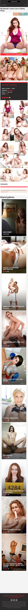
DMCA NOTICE (18, 595)
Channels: (4, 94)
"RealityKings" (10, 90)
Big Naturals (19, 54)
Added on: (4, 88)
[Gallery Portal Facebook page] (12, 600)
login (25, 190)
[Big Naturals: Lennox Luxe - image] (7, 107)
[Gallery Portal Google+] (16, 600)
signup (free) (5, 191)
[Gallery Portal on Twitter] (14, 600)
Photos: (3, 92)
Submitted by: (4, 90)
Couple (7, 94)
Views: (8, 92)
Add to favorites (5, 85)
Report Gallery (13, 85)
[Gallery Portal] (14, 1)
